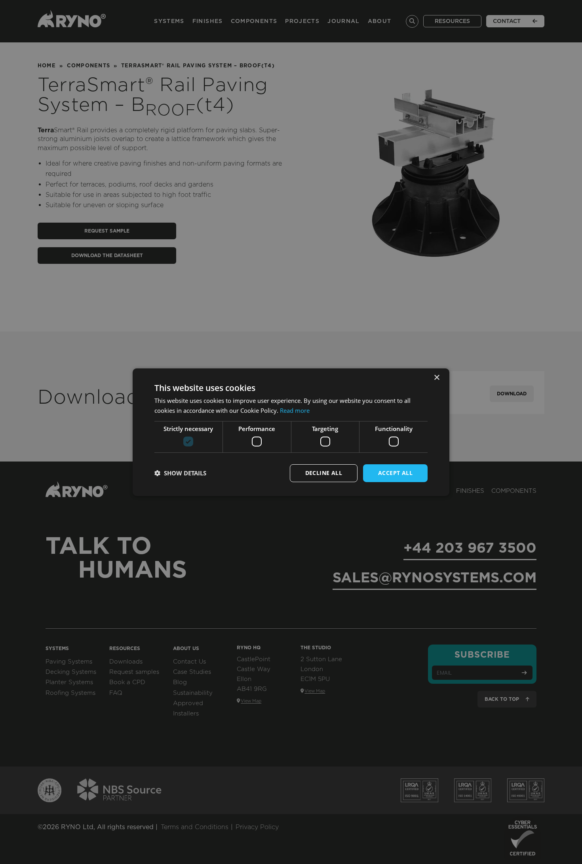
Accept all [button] (395, 473)
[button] (180, 473)
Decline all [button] (323, 473)
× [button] (436, 377)
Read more (295, 410)
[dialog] (291, 432)
